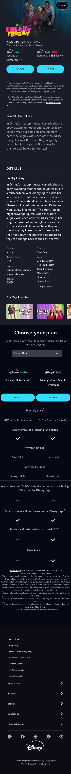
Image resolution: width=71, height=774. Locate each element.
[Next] (65, 311)
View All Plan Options (19, 116)
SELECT (20, 69)
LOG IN (62, 5)
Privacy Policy (13, 645)
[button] (35, 683)
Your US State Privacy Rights (19, 658)
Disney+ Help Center (37, 607)
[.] (10, 737)
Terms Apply (15, 570)
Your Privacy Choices (16, 670)
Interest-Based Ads (15, 676)
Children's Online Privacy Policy (20, 651)
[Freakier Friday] (50, 311)
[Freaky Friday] (19, 311)
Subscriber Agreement (16, 664)
